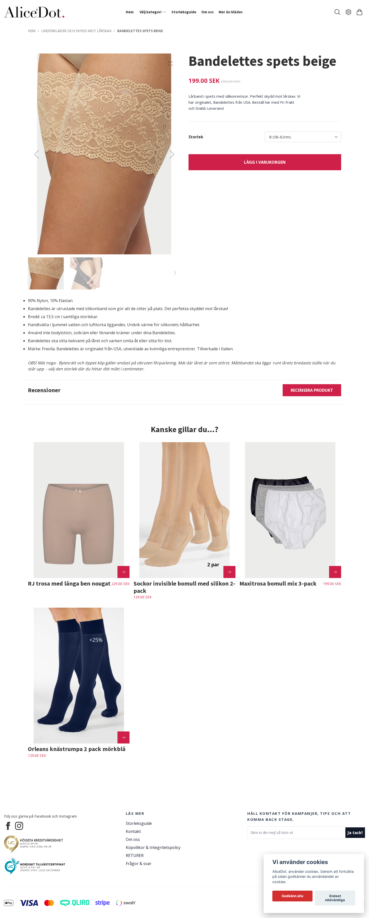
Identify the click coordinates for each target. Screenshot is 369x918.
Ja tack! (355, 832)
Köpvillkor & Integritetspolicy (153, 847)
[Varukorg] (359, 12)
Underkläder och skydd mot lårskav (76, 30)
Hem (31, 30)
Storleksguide (139, 823)
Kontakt (133, 831)
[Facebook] (8, 826)
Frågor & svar (138, 863)
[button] (172, 154)
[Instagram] (19, 826)
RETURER (135, 855)
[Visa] (123, 572)
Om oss (133, 839)
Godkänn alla (292, 896)
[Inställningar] (348, 12)
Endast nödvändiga (335, 898)
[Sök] (337, 12)
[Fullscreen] (170, 64)
